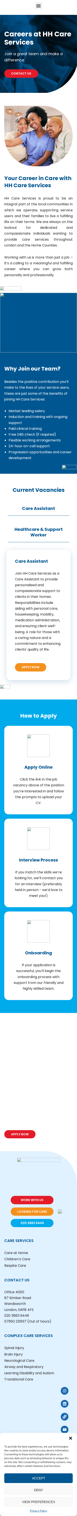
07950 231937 (15, 1321)
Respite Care (15, 1265)
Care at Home (16, 1252)
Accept (38, 1478)
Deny (38, 1490)
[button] (70, 1438)
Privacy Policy (38, 1510)
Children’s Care (17, 1259)
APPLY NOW (30, 667)
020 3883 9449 (16, 1315)
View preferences (38, 1502)
